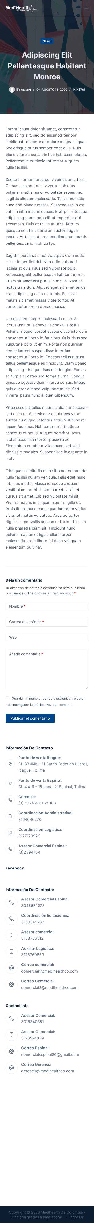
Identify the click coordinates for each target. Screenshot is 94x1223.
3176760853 (32, 954)
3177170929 (29, 835)
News (47, 41)
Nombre (17, 606)
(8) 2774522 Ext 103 (37, 803)
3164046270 (29, 819)
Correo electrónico (26, 621)
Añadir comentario (26, 654)
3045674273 (33, 905)
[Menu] (86, 8)
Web (13, 637)
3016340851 (32, 1021)
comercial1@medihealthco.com (49, 971)
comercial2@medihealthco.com (50, 987)
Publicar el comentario (30, 718)
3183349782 (32, 922)
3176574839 (32, 1038)
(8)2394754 (29, 852)
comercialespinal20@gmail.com (50, 1054)
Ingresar (76, 1217)
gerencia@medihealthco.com (47, 1070)
